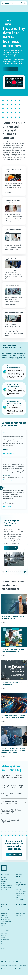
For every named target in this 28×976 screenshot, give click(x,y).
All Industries (4, 926)
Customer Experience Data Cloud (21, 885)
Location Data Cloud (20, 893)
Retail (2, 907)
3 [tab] (10, 571)
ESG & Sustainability (6, 887)
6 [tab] (16, 571)
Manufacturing (5, 909)
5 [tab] (14, 571)
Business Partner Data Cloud (20, 888)
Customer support (20, 907)
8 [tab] (20, 571)
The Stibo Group (5, 890)
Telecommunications (6, 921)
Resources (3, 942)
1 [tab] (6, 571)
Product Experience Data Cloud (20, 881)
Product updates (5, 939)
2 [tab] (8, 571)
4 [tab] (12, 571)
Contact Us (4, 933)
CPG (2, 911)
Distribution (4, 913)
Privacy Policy (22, 965)
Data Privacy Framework (7, 969)
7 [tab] (18, 571)
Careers (3, 937)
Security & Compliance (6, 885)
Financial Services (5, 919)
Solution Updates (20, 899)
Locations (3, 935)
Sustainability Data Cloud (20, 896)
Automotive (4, 915)
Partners (3, 881)
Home (3, 10)
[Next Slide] (25, 572)
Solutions (18, 878)
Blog (2, 944)
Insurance (3, 923)
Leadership (4, 883)
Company (3, 877)
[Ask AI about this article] (1, 488)
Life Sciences (4, 917)
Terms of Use (18, 969)
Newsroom (4, 946)
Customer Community (21, 911)
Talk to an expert (13, 854)
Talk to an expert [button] (9, 69)
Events (3, 948)
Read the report (9, 547)
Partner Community (20, 913)
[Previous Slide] (3, 572)
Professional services (21, 909)
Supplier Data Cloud (21, 891)
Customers (4, 879)
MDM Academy (19, 915)
